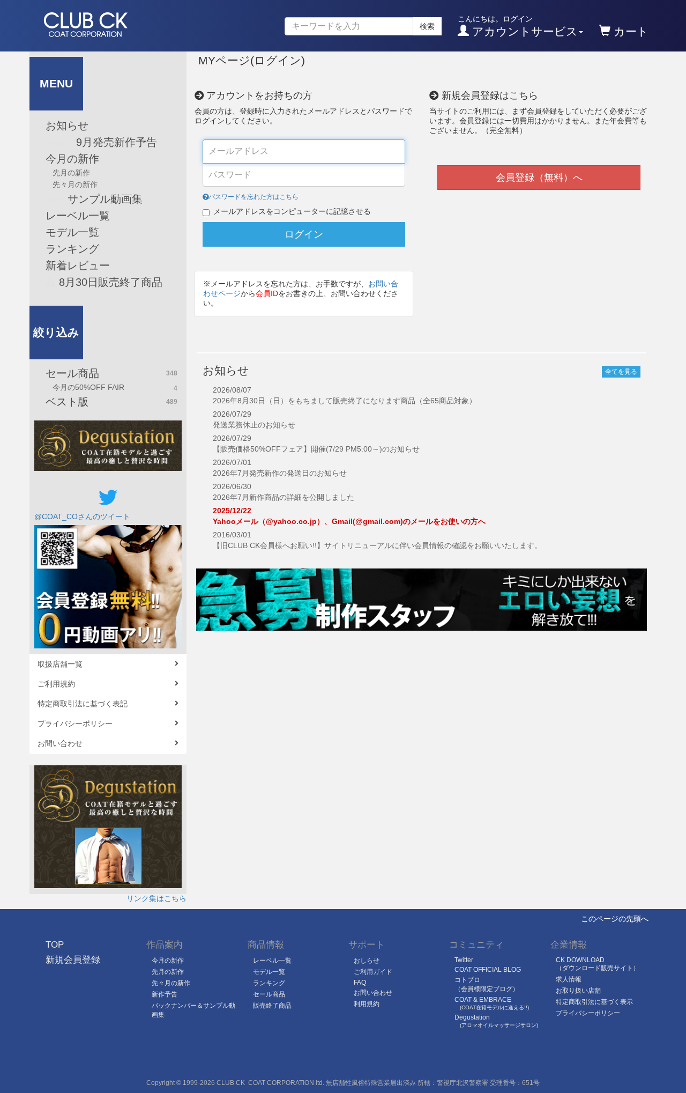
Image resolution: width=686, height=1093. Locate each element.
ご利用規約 (56, 684)
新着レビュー (78, 265)
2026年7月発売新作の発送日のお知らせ (280, 473)
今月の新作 (72, 159)
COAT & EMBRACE (491, 1003)
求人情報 (568, 979)
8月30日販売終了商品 (109, 282)
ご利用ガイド (373, 972)
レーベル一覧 (78, 215)
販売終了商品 (272, 1005)
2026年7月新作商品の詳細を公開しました (283, 497)
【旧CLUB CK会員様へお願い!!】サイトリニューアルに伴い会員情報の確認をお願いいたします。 (377, 545)
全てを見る (621, 371)
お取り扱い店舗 (578, 990)
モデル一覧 (72, 232)
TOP (55, 945)
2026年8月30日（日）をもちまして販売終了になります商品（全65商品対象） (344, 400)
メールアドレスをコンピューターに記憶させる (292, 211)
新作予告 (164, 994)
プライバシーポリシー (75, 723)
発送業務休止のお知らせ (254, 424)
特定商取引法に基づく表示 (594, 1002)
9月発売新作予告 (101, 142)
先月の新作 (71, 172)
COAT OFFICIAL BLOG (487, 969)
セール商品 (111, 373)
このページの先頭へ (614, 918)
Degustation (496, 1021)
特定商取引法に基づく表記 (83, 703)
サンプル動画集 (94, 199)
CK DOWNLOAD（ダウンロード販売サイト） (597, 964)
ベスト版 (111, 402)
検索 (427, 26)
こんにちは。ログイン (518, 26)
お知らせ (67, 125)
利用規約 (366, 1004)
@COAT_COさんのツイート (82, 516)
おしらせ (366, 960)
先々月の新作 (75, 184)
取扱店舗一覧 (60, 664)
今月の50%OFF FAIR (115, 387)
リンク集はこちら (156, 898)
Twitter (463, 960)
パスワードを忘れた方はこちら (253, 197)
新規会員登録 (73, 960)
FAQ (360, 982)
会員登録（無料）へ (539, 177)
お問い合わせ (60, 743)
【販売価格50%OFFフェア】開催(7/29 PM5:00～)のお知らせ (316, 449)
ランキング (72, 249)
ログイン (304, 234)
